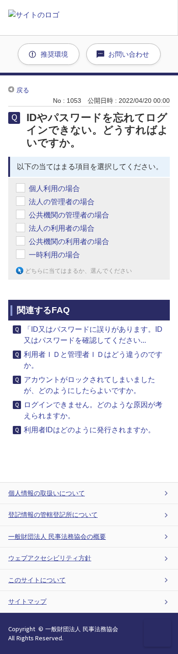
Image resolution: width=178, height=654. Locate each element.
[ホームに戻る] (93, 17)
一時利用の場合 (54, 255)
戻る (22, 90)
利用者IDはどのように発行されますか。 (89, 430)
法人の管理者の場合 (61, 202)
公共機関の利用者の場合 (69, 241)
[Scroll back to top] (157, 633)
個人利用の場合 (54, 188)
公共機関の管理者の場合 (69, 215)
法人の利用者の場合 (61, 228)
